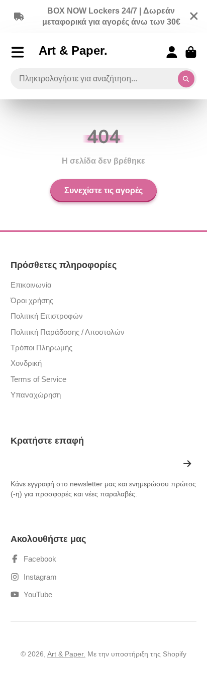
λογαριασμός (172, 52)
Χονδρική (26, 363)
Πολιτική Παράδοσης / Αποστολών (68, 332)
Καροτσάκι (191, 52)
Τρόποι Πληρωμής (41, 347)
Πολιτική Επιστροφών (47, 316)
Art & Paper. (66, 654)
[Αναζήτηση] (186, 78)
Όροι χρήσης (32, 300)
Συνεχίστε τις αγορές (103, 190)
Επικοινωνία (31, 285)
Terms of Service (38, 379)
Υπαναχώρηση (36, 394)
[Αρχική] (73, 52)
